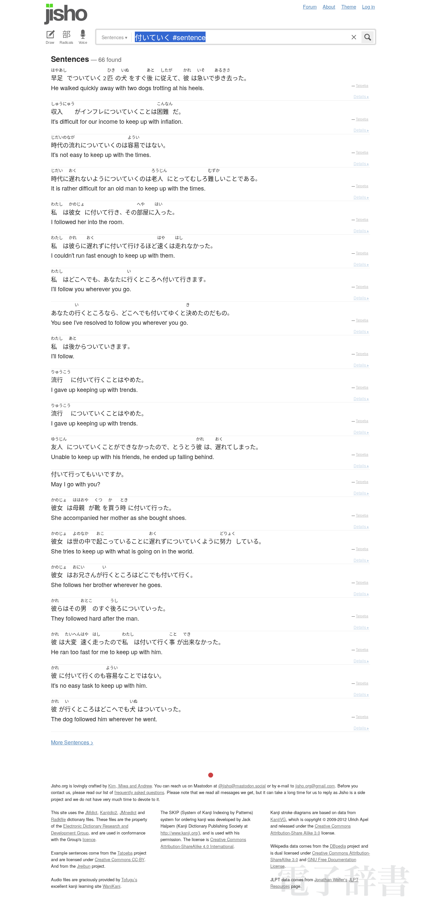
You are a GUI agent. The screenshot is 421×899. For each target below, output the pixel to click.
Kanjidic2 (108, 812)
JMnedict (128, 812)
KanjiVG (278, 819)
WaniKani (111, 886)
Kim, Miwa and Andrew (130, 786)
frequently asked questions (139, 792)
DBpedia (338, 846)
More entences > (72, 742)
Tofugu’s (129, 879)
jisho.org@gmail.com (315, 786)
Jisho (65, 14)
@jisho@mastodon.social (242, 786)
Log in (368, 6)
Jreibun (83, 866)
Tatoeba (362, 85)
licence (89, 839)
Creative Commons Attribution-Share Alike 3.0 (310, 829)
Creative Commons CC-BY (119, 859)
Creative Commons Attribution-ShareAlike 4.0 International (203, 842)
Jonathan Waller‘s (330, 879)
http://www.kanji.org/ (180, 833)
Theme (348, 6)
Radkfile (58, 819)
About (329, 6)
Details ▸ (361, 96)
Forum (310, 6)
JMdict (91, 812)
